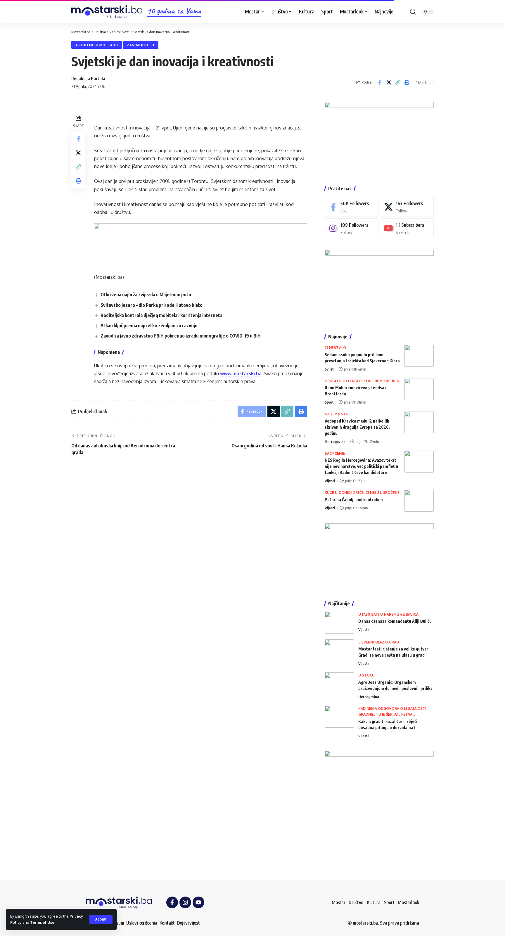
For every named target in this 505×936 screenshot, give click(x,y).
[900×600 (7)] (379, 138)
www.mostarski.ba (241, 373)
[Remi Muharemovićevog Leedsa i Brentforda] (419, 389)
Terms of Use (42, 922)
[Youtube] (407, 228)
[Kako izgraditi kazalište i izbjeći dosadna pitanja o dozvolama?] (339, 717)
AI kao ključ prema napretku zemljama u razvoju (149, 325)
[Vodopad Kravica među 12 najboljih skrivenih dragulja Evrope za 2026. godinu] (419, 422)
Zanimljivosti (140, 45)
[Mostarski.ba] (106, 11)
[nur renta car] (379, 556)
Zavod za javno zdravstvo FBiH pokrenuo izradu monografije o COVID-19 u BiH (181, 336)
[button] (101, 919)
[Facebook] (351, 207)
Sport (329, 402)
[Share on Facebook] (380, 82)
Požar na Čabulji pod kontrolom (354, 499)
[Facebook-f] (172, 902)
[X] (407, 207)
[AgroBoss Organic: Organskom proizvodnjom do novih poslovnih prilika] (339, 683)
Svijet (329, 369)
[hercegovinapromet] (379, 805)
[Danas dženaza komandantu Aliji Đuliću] (339, 623)
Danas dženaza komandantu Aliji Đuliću (395, 621)
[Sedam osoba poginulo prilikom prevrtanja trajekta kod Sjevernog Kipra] (419, 356)
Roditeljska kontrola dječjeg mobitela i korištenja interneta (161, 315)
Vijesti (330, 480)
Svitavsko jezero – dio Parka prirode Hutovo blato (152, 305)
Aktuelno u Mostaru (96, 45)
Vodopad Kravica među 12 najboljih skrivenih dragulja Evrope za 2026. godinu (357, 427)
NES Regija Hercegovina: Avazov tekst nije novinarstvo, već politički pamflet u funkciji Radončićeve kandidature (361, 466)
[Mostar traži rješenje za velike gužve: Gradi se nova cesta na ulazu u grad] (339, 650)
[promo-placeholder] (200, 244)
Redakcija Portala (88, 78)
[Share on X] (389, 82)
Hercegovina (335, 441)
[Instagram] (351, 228)
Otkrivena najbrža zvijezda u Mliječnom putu (146, 294)
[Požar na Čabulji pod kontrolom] (419, 501)
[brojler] (379, 286)
